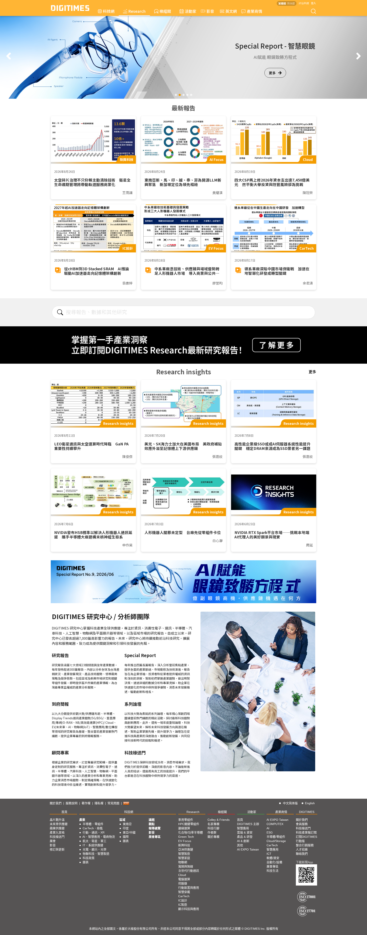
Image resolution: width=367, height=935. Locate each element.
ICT (269, 853)
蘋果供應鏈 (57, 828)
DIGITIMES (306, 812)
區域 (122, 819)
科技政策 (89, 858)
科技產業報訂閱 (306, 832)
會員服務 (302, 824)
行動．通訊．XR (93, 832)
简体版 (291, 3)
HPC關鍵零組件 (188, 824)
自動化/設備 (274, 862)
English (310, 803)
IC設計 (182, 900)
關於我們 (56, 803)
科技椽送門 (57, 836)
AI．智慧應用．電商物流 (98, 836)
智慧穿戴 (184, 892)
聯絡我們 (302, 853)
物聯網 (182, 862)
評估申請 (304, 3)
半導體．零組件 (93, 824)
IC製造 (182, 904)
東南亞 (127, 824)
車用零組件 (185, 819)
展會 (53, 841)
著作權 (86, 803)
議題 (152, 819)
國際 (126, 836)
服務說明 (72, 803)
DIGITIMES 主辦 (248, 824)
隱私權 (99, 803)
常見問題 (113, 803)
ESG (270, 832)
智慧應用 (243, 828)
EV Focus (184, 841)
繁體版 (282, 3)
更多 (272, 76)
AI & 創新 (243, 841)
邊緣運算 (184, 828)
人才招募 (302, 849)
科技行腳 (213, 828)
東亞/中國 (129, 832)
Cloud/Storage (276, 841)
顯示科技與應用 (188, 909)
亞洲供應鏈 (185, 849)
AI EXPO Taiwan (248, 849)
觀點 (152, 824)
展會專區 (155, 836)
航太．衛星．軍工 (94, 841)
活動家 (190, 11)
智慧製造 (184, 853)
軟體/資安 (273, 858)
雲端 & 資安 (245, 832)
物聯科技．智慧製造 (96, 853)
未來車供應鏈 (59, 824)
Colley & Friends (218, 819)
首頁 (64, 812)
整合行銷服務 (305, 845)
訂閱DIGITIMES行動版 (306, 839)
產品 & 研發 (245, 836)
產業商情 (254, 11)
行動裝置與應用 (188, 887)
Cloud (182, 875)
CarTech (183, 896)
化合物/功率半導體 (190, 832)
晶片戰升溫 (57, 819)
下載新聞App (304, 862)
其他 (240, 845)
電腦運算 (184, 879)
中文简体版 (290, 803)
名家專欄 (213, 824)
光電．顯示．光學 (94, 849)
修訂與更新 (57, 849)
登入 (313, 3)
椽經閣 (165, 11)
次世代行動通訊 (188, 870)
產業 (82, 819)
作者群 (211, 832)
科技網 (108, 11)
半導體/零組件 (276, 836)
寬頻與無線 (185, 866)
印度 (126, 828)
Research (137, 11)
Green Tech (186, 836)
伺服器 (182, 883)
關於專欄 (213, 836)
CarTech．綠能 (93, 828)
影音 (208, 11)
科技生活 (272, 870)
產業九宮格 (57, 832)
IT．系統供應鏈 (93, 845)
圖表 (86, 862)
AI (268, 828)
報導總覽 (155, 828)
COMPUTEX (275, 824)
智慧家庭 (184, 858)
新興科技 (184, 845)
